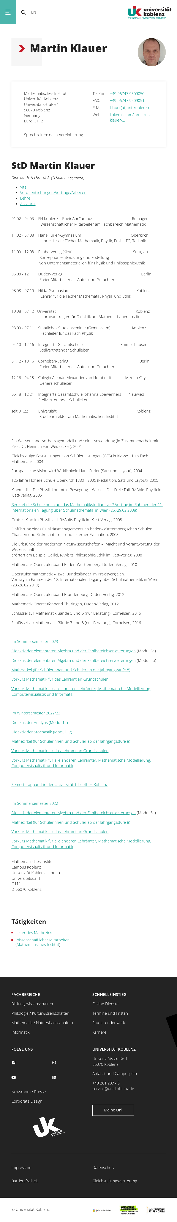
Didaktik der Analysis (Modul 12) (39, 722)
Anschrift (28, 203)
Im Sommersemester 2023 (34, 641)
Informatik (20, 1032)
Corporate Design (27, 1101)
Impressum (21, 1167)
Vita (23, 187)
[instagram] (54, 1063)
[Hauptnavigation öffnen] (8, 12)
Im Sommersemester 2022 (34, 803)
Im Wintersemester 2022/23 (35, 713)
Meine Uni (113, 1110)
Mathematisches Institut (38, 944)
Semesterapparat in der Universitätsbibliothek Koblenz (59, 784)
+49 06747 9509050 (127, 93)
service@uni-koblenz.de (113, 1088)
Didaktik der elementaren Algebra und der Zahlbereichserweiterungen (73, 650)
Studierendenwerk (108, 1022)
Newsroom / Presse (28, 1091)
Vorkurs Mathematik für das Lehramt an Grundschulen (60, 679)
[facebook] (14, 1063)
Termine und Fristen (110, 1013)
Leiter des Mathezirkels (36, 932)
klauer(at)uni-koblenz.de (131, 107)
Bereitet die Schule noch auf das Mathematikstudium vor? (63, 504)
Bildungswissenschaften (32, 1003)
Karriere (99, 1032)
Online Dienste (105, 1003)
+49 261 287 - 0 (106, 1083)
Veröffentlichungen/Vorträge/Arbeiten (53, 192)
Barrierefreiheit (24, 1180)
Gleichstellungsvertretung (114, 1180)
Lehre (25, 198)
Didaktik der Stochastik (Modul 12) (41, 731)
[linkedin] (54, 1077)
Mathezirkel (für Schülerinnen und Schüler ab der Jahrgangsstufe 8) (70, 669)
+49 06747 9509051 (127, 100)
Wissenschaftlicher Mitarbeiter (42, 939)
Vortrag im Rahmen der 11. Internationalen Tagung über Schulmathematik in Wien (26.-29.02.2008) (87, 507)
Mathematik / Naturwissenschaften (42, 1022)
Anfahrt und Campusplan (114, 1073)
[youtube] (14, 1077)
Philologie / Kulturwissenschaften (40, 1013)
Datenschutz (103, 1167)
